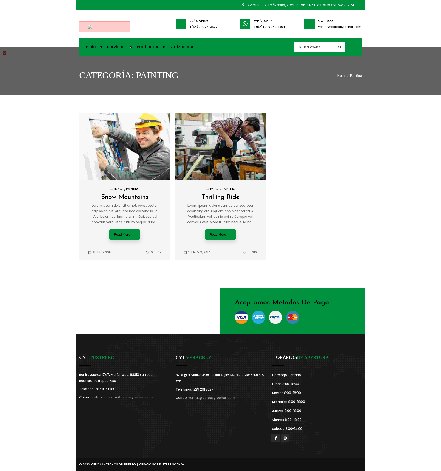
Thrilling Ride (220, 197)
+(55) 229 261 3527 (203, 27)
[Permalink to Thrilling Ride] (225, 179)
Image (119, 189)
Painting (356, 75)
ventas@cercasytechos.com (339, 27)
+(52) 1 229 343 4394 (269, 27)
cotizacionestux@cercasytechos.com (122, 397)
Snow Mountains (124, 197)
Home (341, 75)
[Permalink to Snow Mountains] (129, 179)
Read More (122, 234)
